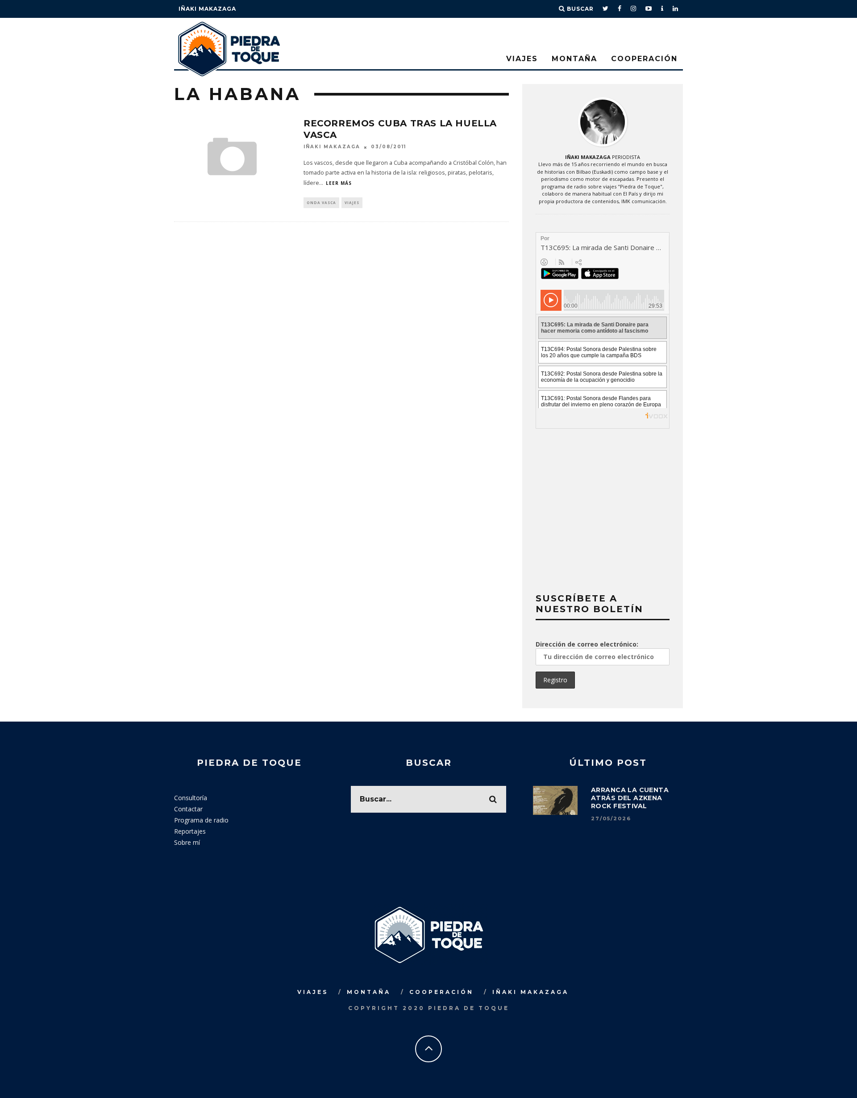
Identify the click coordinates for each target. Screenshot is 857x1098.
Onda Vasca (321, 202)
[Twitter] (606, 9)
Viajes (522, 58)
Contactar (188, 809)
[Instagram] (634, 9)
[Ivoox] (662, 9)
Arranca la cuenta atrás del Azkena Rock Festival (630, 798)
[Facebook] (620, 9)
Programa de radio (201, 820)
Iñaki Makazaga (207, 8)
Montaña (574, 58)
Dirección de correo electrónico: (587, 644)
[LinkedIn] (675, 9)
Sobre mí (187, 842)
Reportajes (190, 831)
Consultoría (190, 797)
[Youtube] (648, 9)
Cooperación (644, 58)
